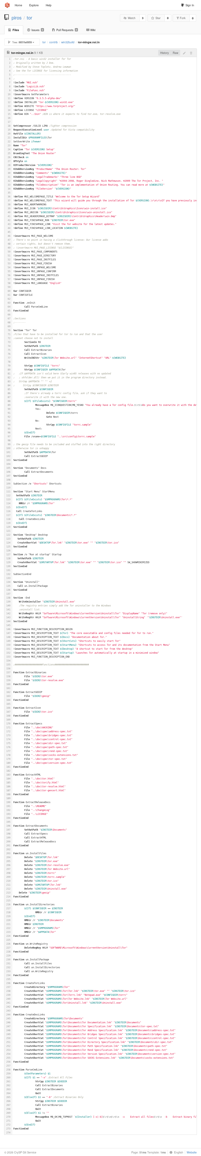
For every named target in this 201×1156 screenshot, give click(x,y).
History (164, 53)
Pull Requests (66, 30)
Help (48, 5)
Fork (182, 18)
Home (18, 5)
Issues (37, 30)
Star (158, 18)
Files (16, 30)
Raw (175, 53)
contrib (53, 42)
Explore (34, 5)
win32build (67, 42)
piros (17, 17)
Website (192, 1152)
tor (29, 17)
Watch (131, 18)
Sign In (189, 5)
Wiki (92, 30)
